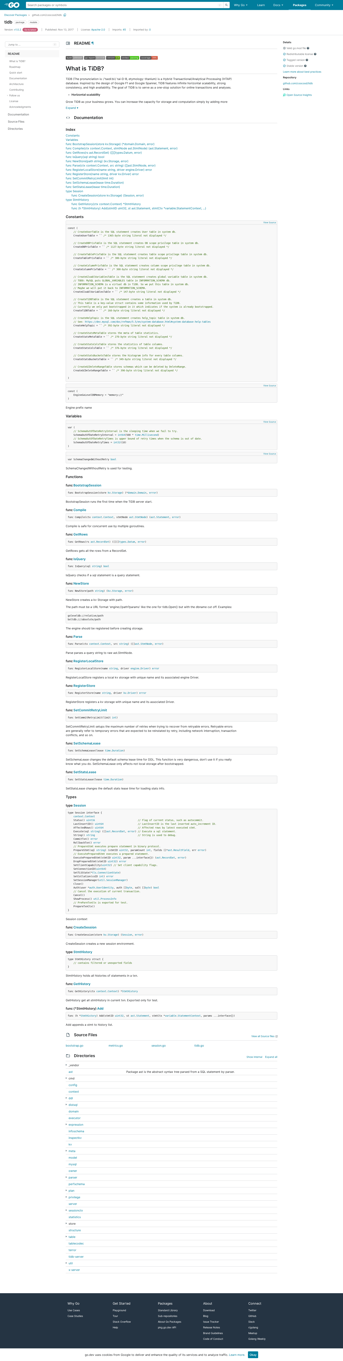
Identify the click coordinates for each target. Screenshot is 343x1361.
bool (113, 459)
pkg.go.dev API (167, 1327)
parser (73, 1177)
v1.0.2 (13, 29)
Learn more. (237, 1355)
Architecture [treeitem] (16, 83)
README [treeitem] (14, 53)
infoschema (76, 1131)
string (96, 566)
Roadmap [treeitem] (15, 66)
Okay (253, 1355)
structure (75, 1230)
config (73, 1085)
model (73, 1157)
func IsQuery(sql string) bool (85, 157)
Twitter (252, 1310)
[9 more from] (66, 1223)
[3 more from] (66, 1210)
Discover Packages (15, 14)
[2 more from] (66, 1177)
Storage (117, 492)
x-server (74, 1270)
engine (135, 668)
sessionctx (76, 1210)
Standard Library (168, 1310)
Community (322, 5)
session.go (158, 1045)
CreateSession (84, 927)
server (73, 1204)
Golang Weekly (257, 1338)
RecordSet (102, 541)
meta (72, 1151)
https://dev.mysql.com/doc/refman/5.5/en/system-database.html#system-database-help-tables (148, 321)
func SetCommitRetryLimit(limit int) (90, 178)
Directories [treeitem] (15, 128)
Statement (162, 517)
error (152, 492)
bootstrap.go (74, 1045)
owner (73, 1171)
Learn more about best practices (302, 71)
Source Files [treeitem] (16, 121)
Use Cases (74, 1310)
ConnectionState (108, 872)
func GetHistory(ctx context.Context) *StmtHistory (106, 204)
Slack (251, 1321)
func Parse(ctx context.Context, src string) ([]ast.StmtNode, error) (111, 165)
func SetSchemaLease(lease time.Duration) (95, 182)
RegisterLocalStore (88, 661)
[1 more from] (66, 1098)
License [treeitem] (13, 101)
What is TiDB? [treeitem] (17, 61)
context (97, 517)
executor (75, 1118)
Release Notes (211, 1327)
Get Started (121, 1303)
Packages (299, 5)
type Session (74, 191)
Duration (117, 750)
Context (108, 517)
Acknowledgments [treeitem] (20, 106)
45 (119, 29)
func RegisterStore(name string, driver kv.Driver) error (102, 174)
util (102, 880)
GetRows (80, 534)
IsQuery (79, 559)
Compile (79, 510)
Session (79, 805)
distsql (73, 1105)
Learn (261, 5)
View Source (269, 222)
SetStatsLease (84, 772)
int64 (121, 434)
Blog (205, 1315)
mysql (73, 1164)
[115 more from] (66, 1065)
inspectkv (75, 1138)
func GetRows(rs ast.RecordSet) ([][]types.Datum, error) (104, 152)
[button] (284, 48)
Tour (115, 1315)
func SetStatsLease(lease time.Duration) (93, 187)
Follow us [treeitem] (14, 95)
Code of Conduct (213, 1338)
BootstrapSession (87, 485)
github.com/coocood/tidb (47, 14)
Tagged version (295, 59)
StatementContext (189, 1015)
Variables (72, 140)
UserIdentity (104, 887)
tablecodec (76, 1243)
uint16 (90, 820)
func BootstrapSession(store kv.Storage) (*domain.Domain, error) (110, 144)
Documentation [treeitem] (18, 78)
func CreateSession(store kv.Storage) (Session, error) (107, 195)
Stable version (295, 65)
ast (131, 517)
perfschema (77, 1184)
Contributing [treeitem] (16, 89)
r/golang (253, 1327)
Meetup (252, 1333)
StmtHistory (82, 952)
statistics (75, 1217)
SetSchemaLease (87, 743)
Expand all (271, 1056)
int (114, 717)
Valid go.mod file (296, 48)
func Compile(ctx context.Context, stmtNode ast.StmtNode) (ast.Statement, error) (122, 148)
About (207, 1303)
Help (115, 1327)
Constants (72, 135)
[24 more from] (66, 1263)
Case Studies (75, 1315)
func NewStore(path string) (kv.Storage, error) (97, 161)
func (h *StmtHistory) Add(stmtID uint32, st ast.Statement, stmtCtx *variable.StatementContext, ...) (138, 208)
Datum (131, 541)
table (72, 1237)
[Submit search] (226, 5)
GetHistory (81, 984)
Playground (119, 1310)
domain (132, 492)
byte (129, 887)
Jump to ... (14, 44)
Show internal (254, 1056)
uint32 (123, 850)
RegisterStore (84, 686)
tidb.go (199, 1045)
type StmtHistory (77, 199)
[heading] (15, 5)
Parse (77, 636)
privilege (74, 1197)
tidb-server (76, 1256)
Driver (145, 668)
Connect (254, 1303)
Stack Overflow (122, 1321)
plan (71, 1190)
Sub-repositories (167, 1315)
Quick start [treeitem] (15, 72)
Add (100, 1008)
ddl (71, 1098)
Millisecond (150, 434)
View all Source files (262, 1036)
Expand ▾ (72, 108)
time (138, 434)
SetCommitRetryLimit (90, 710)
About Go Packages (169, 1321)
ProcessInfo (108, 898)
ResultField (181, 850)
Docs (276, 5)
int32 (117, 442)
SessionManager (116, 880)
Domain (142, 492)
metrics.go (116, 1045)
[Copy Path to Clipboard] (64, 15)
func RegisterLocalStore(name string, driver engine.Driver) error (109, 169)
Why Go (239, 5)
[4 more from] (66, 1078)
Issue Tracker (211, 1321)
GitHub (252, 1315)
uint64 (99, 823)
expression (76, 1124)
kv (109, 492)
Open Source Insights (299, 94)
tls (94, 872)
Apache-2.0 (98, 29)
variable (170, 1015)
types (122, 541)
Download (209, 1310)
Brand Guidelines (213, 1333)
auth (92, 887)
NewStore (81, 583)
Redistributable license (300, 53)
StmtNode (140, 517)
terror (72, 1250)
